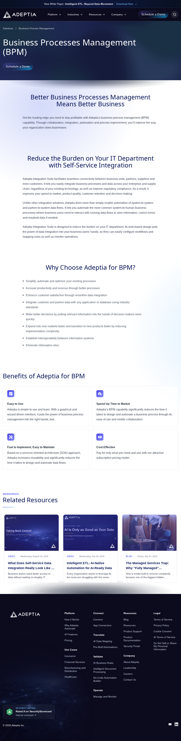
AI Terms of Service (164, 637)
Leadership (130, 667)
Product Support (133, 631)
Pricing (68, 640)
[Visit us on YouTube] (170, 724)
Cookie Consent (162, 631)
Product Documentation (132, 639)
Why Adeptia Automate (71, 627)
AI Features (71, 634)
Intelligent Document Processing (104, 670)
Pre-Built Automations (105, 647)
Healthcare (71, 676)
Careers (128, 673)
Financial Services (75, 662)
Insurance (70, 656)
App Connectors (102, 625)
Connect (98, 619)
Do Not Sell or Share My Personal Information (165, 646)
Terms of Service (163, 619)
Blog (126, 619)
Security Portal (132, 646)
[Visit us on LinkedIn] (176, 724)
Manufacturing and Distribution (75, 669)
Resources (130, 625)
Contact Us (130, 679)
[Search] (174, 14)
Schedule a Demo (153, 14)
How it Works (72, 619)
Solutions (8, 28)
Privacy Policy (161, 625)
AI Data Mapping (102, 641)
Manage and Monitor (105, 696)
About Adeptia (131, 662)
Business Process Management (36, 28)
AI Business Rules (103, 662)
